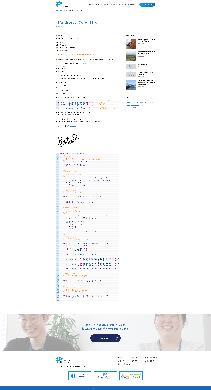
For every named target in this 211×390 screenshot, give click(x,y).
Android (143, 102)
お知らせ (123, 4)
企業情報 (90, 4)
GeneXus (130, 102)
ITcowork (135, 107)
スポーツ (150, 102)
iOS (128, 107)
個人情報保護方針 (124, 364)
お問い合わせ (148, 5)
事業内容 (99, 4)
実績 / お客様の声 (111, 4)
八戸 (137, 102)
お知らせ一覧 (63, 11)
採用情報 (132, 4)
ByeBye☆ (73, 126)
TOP (57, 11)
